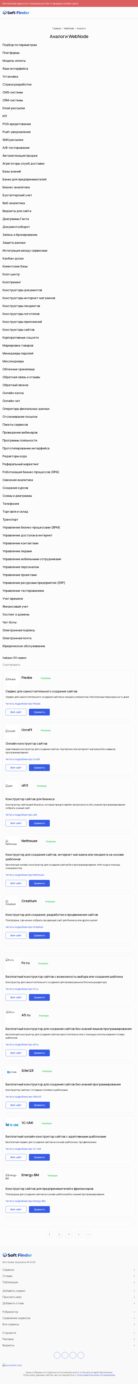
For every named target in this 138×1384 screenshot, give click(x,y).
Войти (127, 13)
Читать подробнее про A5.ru (22, 1044)
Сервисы (8, 1270)
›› (88, 1234)
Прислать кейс (12, 1297)
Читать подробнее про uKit (21, 814)
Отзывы (7, 1276)
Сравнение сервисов (16, 1318)
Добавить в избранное (130, 675)
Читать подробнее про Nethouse (25, 874)
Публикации (10, 1282)
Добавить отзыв (13, 1303)
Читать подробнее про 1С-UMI (23, 1148)
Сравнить (39, 712)
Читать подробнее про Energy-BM (25, 1201)
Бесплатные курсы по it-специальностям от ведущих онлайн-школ (40, 3)
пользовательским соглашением (96, 1375)
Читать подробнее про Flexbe (23, 703)
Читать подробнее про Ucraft (23, 759)
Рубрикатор (10, 1312)
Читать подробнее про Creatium (24, 927)
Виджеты (8, 1345)
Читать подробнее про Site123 (23, 1096)
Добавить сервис (14, 1291)
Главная (56, 28)
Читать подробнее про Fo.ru (22, 988)
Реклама (8, 1339)
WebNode (69, 28)
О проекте (9, 1333)
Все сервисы (11, 1324)
